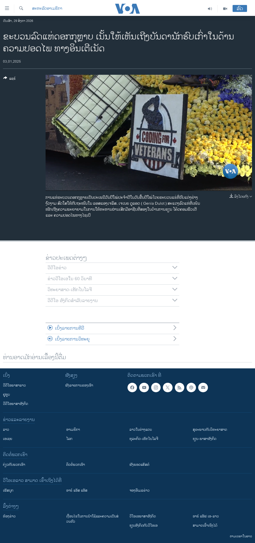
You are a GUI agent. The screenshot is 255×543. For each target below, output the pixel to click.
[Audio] (210, 8)
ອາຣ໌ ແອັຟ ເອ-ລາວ (206, 516)
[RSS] (179, 387)
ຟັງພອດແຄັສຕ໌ (139, 464)
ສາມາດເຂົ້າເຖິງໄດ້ (205, 525)
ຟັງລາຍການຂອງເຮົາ (79, 385)
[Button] (9, 79)
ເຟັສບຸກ (8, 490)
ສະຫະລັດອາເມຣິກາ (47, 9)
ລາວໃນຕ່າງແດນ (140, 429)
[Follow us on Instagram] (156, 387)
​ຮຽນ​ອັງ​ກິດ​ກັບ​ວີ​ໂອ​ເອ (143, 525)
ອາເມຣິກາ (73, 429)
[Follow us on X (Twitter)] (167, 387)
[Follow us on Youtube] (144, 387)
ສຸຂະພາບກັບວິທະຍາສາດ (210, 429)
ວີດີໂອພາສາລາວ (14, 385)
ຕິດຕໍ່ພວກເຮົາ (75, 464)
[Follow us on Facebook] (132, 387)
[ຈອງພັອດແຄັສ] (203, 387)
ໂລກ (69, 438)
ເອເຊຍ (7, 438)
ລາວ (6, 429)
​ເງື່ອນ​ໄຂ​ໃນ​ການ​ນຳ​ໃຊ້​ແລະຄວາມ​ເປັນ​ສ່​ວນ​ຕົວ (92, 519)
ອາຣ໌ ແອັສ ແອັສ (76, 490)
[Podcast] (191, 387)
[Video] (225, 8)
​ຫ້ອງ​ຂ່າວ (9, 516)
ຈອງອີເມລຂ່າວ (139, 490)
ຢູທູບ (6, 394)
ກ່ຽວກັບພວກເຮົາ (14, 464)
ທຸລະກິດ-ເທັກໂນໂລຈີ (143, 438)
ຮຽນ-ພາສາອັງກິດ (204, 438)
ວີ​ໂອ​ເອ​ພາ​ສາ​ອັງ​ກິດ (142, 516)
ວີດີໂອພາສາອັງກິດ (15, 403)
